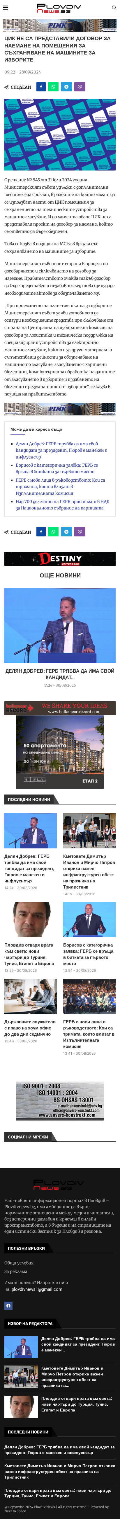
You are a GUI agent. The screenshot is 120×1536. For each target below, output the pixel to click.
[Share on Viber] (79, 86)
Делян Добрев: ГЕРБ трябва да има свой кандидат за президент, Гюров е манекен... (78, 1344)
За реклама (15, 1271)
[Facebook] (8, 1306)
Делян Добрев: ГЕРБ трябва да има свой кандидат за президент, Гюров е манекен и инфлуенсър (61, 450)
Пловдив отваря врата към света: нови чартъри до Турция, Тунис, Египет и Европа (29, 954)
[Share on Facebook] (41, 86)
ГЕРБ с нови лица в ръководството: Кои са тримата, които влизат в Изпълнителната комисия (60, 487)
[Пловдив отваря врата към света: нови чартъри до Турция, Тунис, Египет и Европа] (30, 919)
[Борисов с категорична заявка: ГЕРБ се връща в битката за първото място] (89, 919)
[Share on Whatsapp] (53, 86)
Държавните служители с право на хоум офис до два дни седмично (30, 1027)
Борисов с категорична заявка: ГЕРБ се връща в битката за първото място (88, 954)
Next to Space (15, 1511)
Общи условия (18, 1263)
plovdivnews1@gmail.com (37, 1289)
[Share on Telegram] (66, 86)
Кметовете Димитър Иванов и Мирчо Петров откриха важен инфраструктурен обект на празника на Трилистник (89, 871)
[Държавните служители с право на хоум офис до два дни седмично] (30, 996)
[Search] (114, 8)
